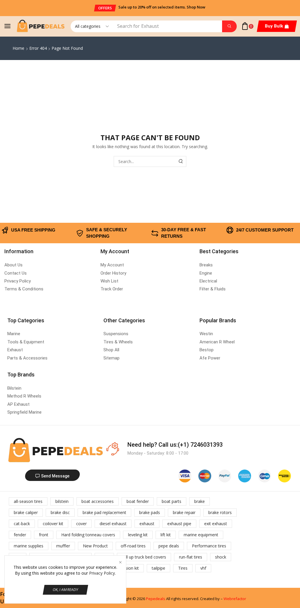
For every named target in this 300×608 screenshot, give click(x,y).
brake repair (184, 512)
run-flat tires (190, 557)
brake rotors (220, 512)
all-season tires (28, 501)
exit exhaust (215, 523)
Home (18, 48)
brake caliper (26, 512)
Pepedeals (155, 598)
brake (199, 501)
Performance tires (209, 546)
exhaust (146, 523)
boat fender (138, 501)
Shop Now (196, 7)
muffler (63, 546)
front (43, 534)
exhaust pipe (179, 523)
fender (20, 534)
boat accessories (97, 501)
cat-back (22, 523)
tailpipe (158, 568)
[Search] (229, 26)
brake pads (149, 512)
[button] (105, 8)
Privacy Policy (102, 573)
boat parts (171, 501)
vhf (203, 568)
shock (220, 557)
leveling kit (138, 534)
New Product (95, 546)
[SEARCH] (181, 161)
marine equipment (201, 534)
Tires (183, 568)
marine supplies (28, 546)
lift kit (166, 534)
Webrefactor (235, 598)
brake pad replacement (104, 512)
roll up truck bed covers (144, 557)
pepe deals (168, 546)
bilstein (62, 501)
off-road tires (133, 546)
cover (81, 523)
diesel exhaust (113, 523)
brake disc (60, 512)
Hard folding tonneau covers (88, 534)
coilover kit (53, 523)
